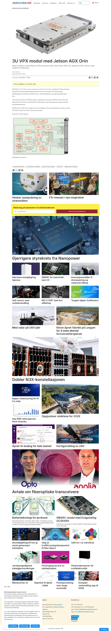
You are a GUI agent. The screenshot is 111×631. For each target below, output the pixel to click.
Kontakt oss (71, 3)
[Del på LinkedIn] (95, 77)
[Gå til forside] (22, 3)
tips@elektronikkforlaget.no (85, 611)
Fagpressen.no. (8, 619)
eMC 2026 (61, 3)
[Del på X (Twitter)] (92, 77)
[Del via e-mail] (97, 77)
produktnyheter (18, 166)
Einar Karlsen (58, 604)
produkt (60, 166)
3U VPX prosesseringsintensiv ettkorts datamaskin (36, 89)
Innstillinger (104, 629)
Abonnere (45, 3)
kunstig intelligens (48, 166)
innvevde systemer (71, 166)
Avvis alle (35, 626)
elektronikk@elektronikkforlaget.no (86, 609)
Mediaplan (36, 3)
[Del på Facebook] (89, 77)
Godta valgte (24, 626)
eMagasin (53, 3)
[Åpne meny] (93, 3)
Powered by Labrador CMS (55, 628)
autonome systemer (33, 166)
